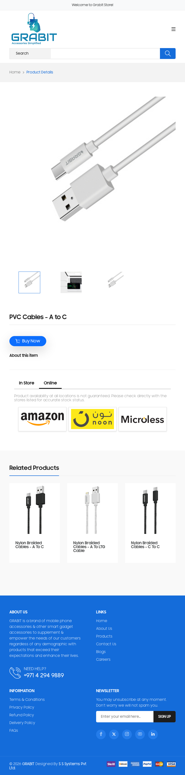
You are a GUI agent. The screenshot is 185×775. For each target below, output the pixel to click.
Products (104, 636)
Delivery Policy (22, 723)
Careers (103, 660)
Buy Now (31, 341)
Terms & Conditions (27, 700)
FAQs (13, 731)
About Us (104, 629)
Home (14, 72)
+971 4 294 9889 (44, 675)
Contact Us (106, 644)
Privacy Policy (21, 707)
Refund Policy (21, 715)
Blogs (101, 652)
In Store (26, 383)
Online (50, 383)
